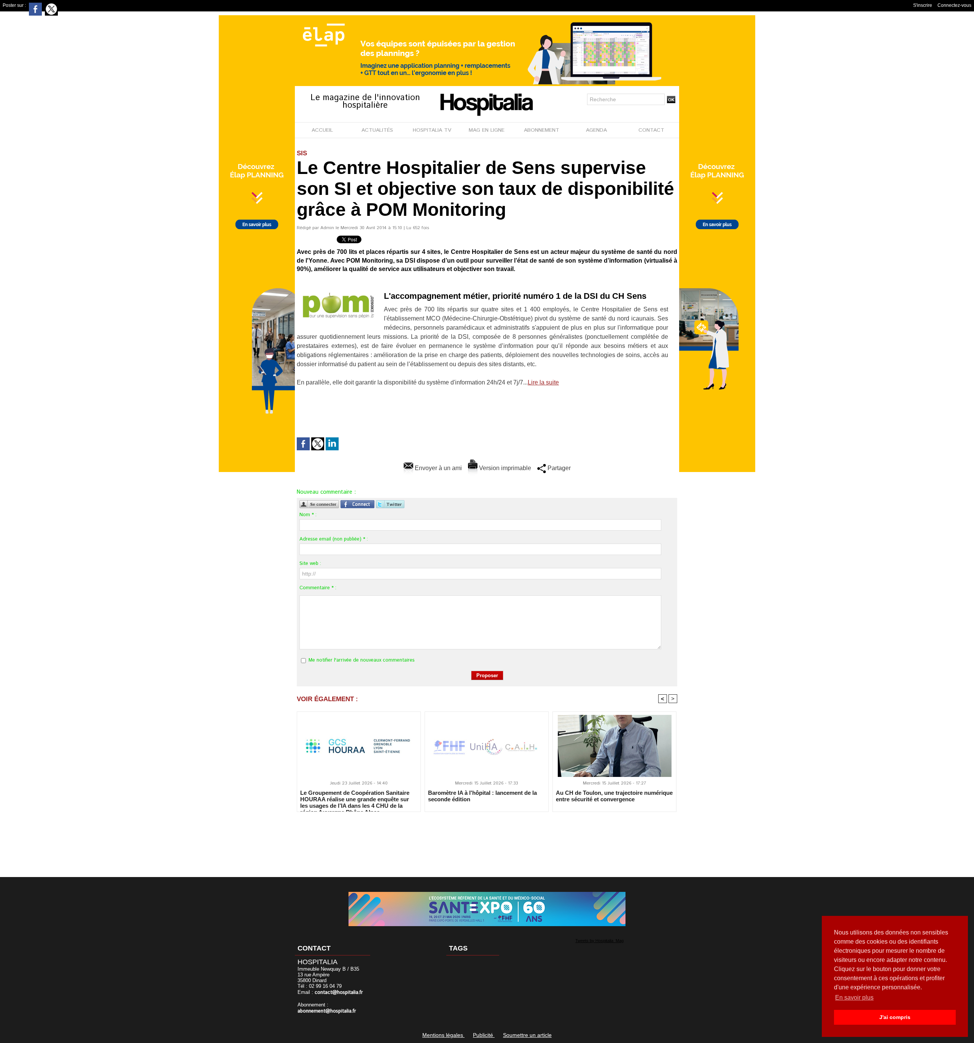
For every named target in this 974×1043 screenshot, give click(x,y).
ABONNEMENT (541, 130)
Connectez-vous (954, 5)
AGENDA (596, 130)
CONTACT (651, 130)
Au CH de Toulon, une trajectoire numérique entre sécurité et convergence (614, 795)
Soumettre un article (527, 1035)
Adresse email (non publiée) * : (333, 539)
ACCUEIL (322, 130)
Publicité (484, 1035)
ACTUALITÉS (377, 130)
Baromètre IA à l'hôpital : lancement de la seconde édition (482, 795)
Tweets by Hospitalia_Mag (599, 940)
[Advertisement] (487, 839)
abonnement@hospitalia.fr (327, 1011)
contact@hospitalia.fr (339, 992)
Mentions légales (443, 1035)
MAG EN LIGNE (487, 130)
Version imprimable (504, 468)
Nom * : (308, 514)
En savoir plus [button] (854, 997)
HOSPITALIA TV (432, 130)
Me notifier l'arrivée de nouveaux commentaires (362, 660)
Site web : (310, 563)
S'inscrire (922, 5)
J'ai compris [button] (894, 1017)
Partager (558, 468)
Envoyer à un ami (437, 468)
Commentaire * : (317, 588)
